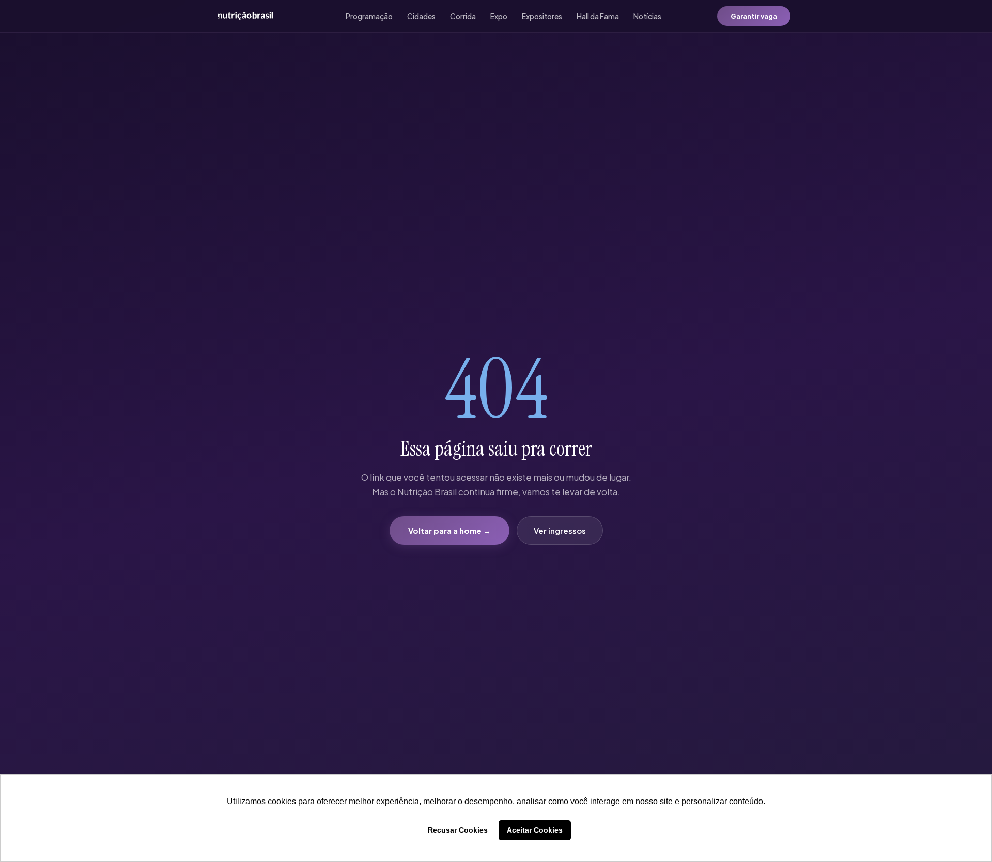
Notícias (647, 16)
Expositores (542, 16)
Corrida (463, 16)
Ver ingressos (560, 530)
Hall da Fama (598, 16)
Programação (369, 16)
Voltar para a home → (449, 530)
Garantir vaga (754, 16)
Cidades (421, 16)
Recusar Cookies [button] (458, 830)
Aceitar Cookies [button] (535, 830)
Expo (498, 16)
